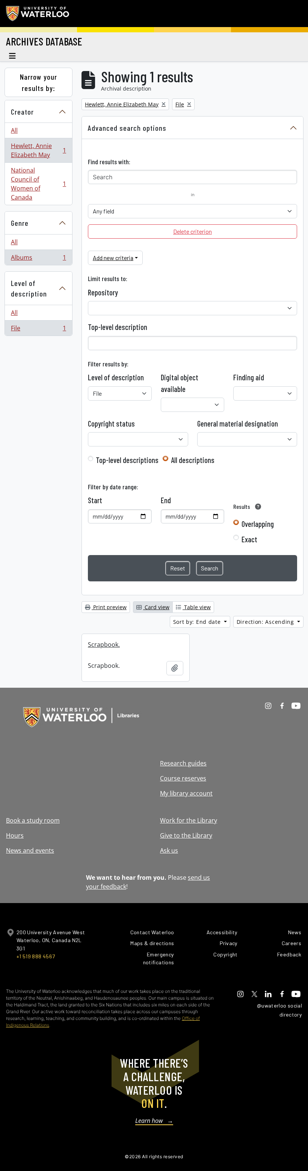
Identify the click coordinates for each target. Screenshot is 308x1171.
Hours (15, 835)
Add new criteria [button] (113, 257)
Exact (249, 539)
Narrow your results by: (38, 82)
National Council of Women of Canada (38, 183)
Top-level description (117, 326)
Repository (103, 292)
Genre (20, 222)
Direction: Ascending (266, 621)
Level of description (29, 288)
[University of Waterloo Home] (38, 13)
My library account (186, 793)
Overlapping (258, 523)
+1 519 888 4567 (36, 956)
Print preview (109, 607)
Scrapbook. (104, 644)
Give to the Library (186, 835)
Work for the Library (188, 820)
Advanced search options (127, 127)
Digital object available (179, 383)
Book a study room (33, 820)
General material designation (237, 423)
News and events (30, 850)
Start (95, 500)
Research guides (183, 763)
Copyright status (111, 423)
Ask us (169, 850)
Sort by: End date (198, 621)
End (166, 500)
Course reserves (183, 778)
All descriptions (192, 459)
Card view (156, 607)
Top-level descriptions (127, 459)
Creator (22, 111)
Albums (38, 259)
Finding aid (248, 377)
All (14, 130)
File (38, 330)
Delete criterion (192, 231)
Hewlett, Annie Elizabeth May (38, 150)
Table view (197, 607)
